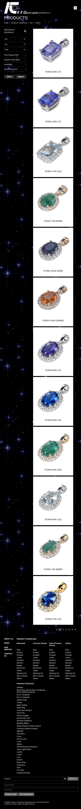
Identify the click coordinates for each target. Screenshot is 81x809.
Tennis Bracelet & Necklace (27, 747)
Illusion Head (22, 700)
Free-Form (21, 713)
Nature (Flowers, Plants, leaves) (29, 726)
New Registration (26, 794)
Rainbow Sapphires (24, 721)
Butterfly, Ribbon (23, 723)
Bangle (19, 665)
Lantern (19, 752)
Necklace (20, 660)
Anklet (19, 671)
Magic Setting (22, 705)
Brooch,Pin (21, 668)
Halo (18, 767)
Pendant (20, 655)
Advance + (73, 778)
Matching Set (22, 673)
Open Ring (21, 708)
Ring (18, 650)
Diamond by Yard (23, 718)
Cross (19, 736)
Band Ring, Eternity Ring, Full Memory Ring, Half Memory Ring (31, 691)
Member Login (11, 794)
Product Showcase (19, 23)
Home (6, 23)
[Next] (75, 629)
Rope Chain (21, 762)
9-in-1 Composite (23, 697)
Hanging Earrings (23, 773)
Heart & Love (22, 739)
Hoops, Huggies (23, 715)
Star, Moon (21, 734)
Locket (19, 755)
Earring (19, 652)
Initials (19, 744)
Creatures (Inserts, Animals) (27, 728)
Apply (9, 77)
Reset (21, 77)
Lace (18, 757)
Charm (19, 658)
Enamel (20, 760)
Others (19, 678)
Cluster (19, 702)
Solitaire (20, 687)
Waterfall (20, 731)
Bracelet (20, 663)
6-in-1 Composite (23, 695)
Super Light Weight (24, 749)
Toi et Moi (20, 770)
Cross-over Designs (24, 710)
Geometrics (21, 765)
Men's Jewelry (22, 676)
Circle (19, 741)
